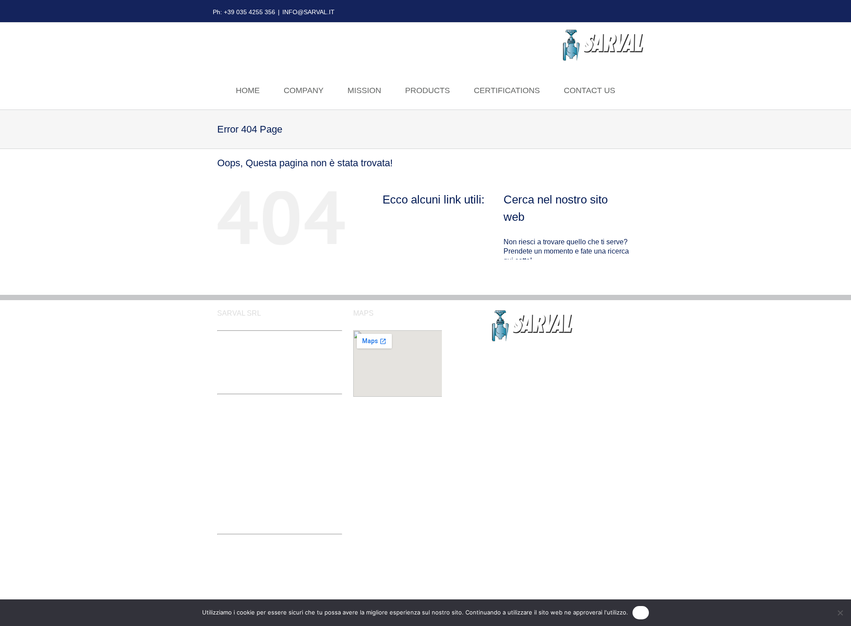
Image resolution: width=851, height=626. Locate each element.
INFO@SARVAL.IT (308, 12)
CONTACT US (589, 90)
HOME (248, 90)
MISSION (364, 90)
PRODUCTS (427, 90)
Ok (641, 612)
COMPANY (304, 90)
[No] (839, 612)
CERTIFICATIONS (507, 90)
